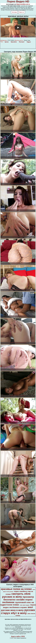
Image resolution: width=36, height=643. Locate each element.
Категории (14, 12)
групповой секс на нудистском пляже (17, 603)
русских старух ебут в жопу (18, 612)
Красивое (14, 42)
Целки (7, 42)
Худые (29, 42)
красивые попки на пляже (16, 589)
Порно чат (21, 12)
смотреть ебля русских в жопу (16, 595)
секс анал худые (24, 605)
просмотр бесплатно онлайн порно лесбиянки (18, 600)
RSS (23, 636)
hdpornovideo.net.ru (23, 4)
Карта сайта (15, 636)
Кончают (21, 42)
